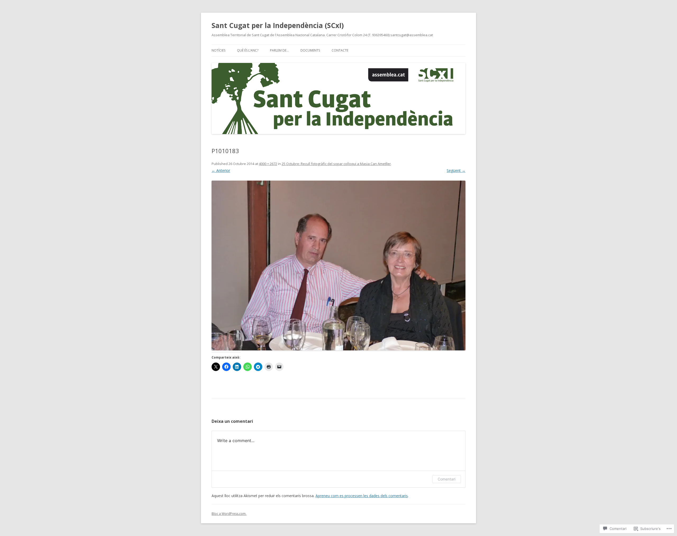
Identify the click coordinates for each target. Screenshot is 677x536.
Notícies (218, 50)
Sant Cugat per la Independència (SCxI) (278, 25)
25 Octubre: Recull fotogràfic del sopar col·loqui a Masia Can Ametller (336, 163)
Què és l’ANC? (247, 50)
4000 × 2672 (268, 163)
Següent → (456, 170)
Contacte (340, 50)
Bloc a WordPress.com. (229, 513)
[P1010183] (338, 265)
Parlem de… (279, 50)
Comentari (446, 479)
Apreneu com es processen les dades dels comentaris (361, 495)
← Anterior (221, 170)
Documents (310, 50)
